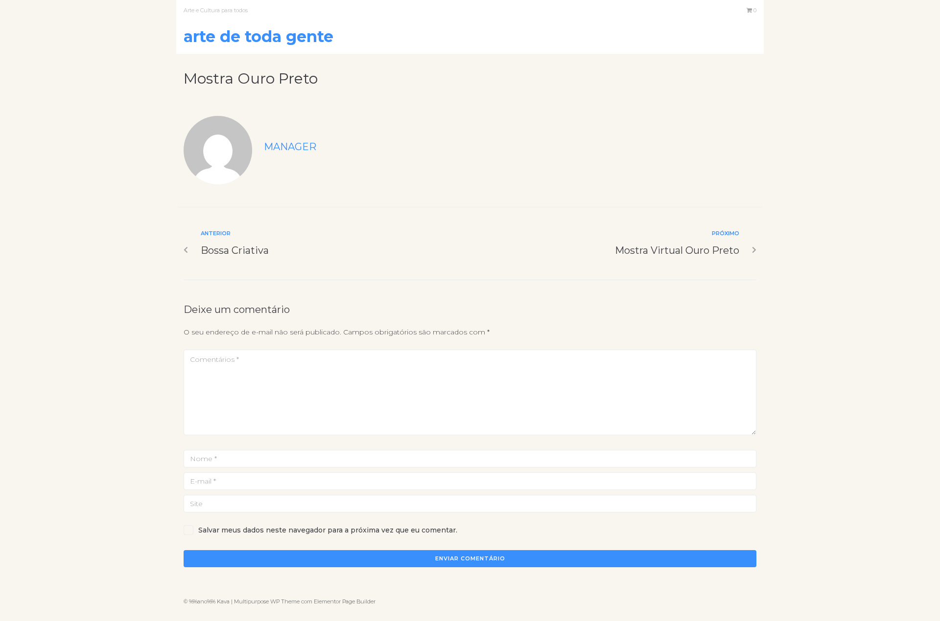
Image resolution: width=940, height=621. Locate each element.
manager (290, 147)
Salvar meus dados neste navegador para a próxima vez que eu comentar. (327, 530)
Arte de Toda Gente (258, 36)
